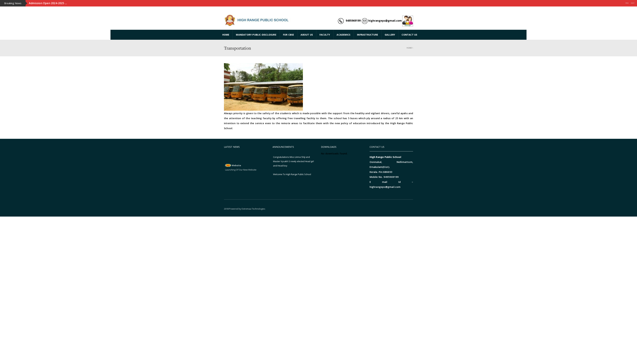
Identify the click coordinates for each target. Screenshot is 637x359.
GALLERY (390, 34)
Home (409, 48)
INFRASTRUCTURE (367, 34)
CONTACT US (409, 34)
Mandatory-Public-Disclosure (256, 34)
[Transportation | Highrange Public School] (257, 19)
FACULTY (324, 34)
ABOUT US (307, 34)
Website (236, 160)
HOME (225, 34)
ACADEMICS (343, 34)
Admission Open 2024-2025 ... (48, 3)
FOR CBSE (288, 34)
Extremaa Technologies (253, 208)
